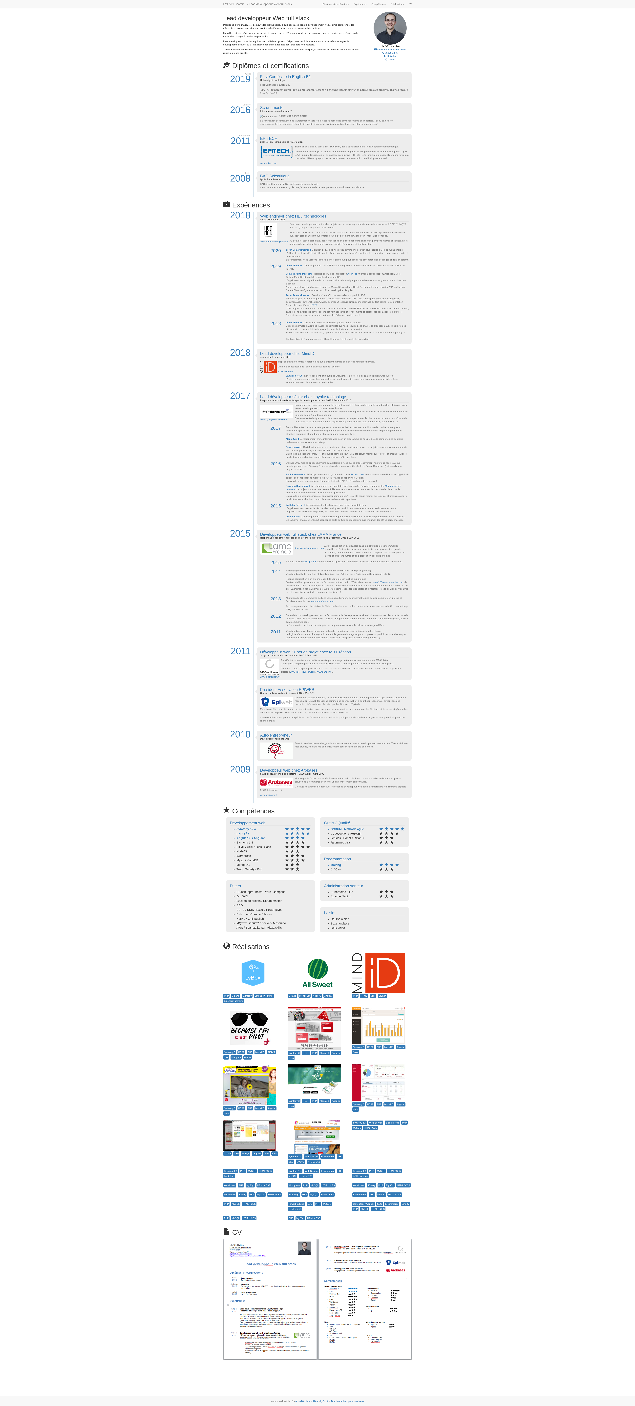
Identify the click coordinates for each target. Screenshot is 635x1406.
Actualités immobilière (306, 1401)
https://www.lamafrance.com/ (309, 548)
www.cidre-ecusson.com (302, 671)
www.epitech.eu (268, 163)
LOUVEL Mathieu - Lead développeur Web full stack (257, 4)
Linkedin (391, 56)
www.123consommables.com (388, 582)
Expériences (360, 4)
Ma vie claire (357, 474)
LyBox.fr (324, 1401)
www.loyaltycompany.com (273, 419)
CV (410, 4)
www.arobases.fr (268, 795)
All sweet (352, 273)
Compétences (378, 4)
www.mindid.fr (285, 371)
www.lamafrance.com (322, 601)
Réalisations (397, 4)
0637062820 (391, 53)
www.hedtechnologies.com (274, 241)
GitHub (391, 59)
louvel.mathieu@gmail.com (391, 49)
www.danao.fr (324, 671)
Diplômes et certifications (335, 4)
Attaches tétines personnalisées (347, 1401)
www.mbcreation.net (270, 676)
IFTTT (314, 305)
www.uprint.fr (309, 561)
